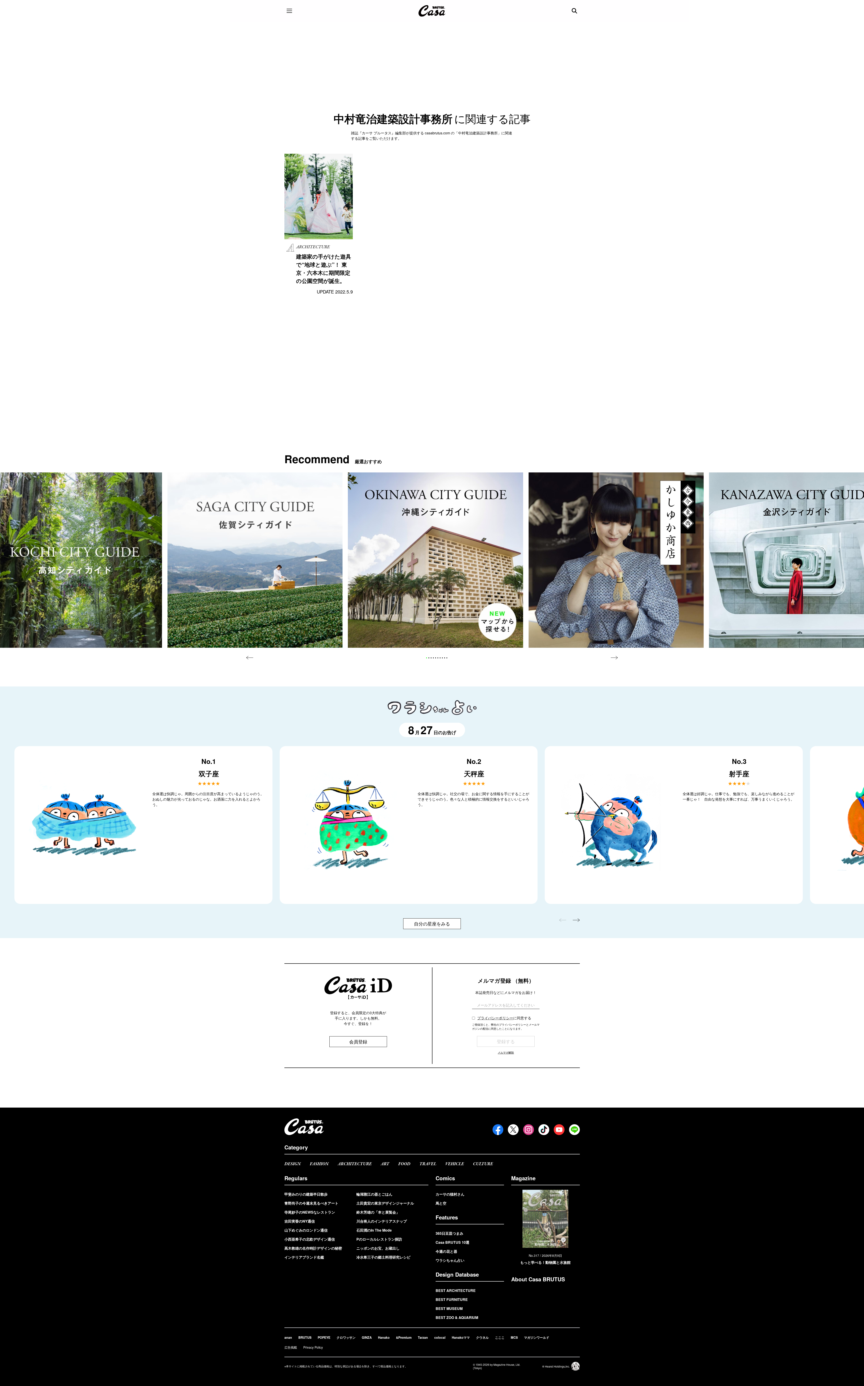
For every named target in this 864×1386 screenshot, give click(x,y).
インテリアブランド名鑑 (304, 1257)
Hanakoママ (461, 1337)
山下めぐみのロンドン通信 (306, 1230)
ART (385, 1164)
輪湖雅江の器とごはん (374, 1194)
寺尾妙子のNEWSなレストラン (309, 1212)
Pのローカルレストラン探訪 (379, 1239)
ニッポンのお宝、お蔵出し (378, 1248)
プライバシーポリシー (495, 1017)
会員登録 (358, 1041)
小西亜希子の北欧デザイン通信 (309, 1239)
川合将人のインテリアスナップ (381, 1221)
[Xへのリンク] (513, 1129)
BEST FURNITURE (452, 1299)
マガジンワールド (536, 1337)
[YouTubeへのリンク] (559, 1129)
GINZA (367, 1337)
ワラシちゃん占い (450, 1260)
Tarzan (423, 1337)
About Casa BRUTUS (538, 1279)
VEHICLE (454, 1164)
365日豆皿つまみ (449, 1233)
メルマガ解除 (506, 1052)
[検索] (575, 11)
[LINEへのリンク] (574, 1129)
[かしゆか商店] (616, 560)
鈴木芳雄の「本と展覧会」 (378, 1212)
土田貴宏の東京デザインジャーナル (385, 1203)
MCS (514, 1337)
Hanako (384, 1337)
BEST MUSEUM (449, 1308)
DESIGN (292, 1164)
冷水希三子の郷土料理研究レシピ (383, 1257)
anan (288, 1337)
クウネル (482, 1337)
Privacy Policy (313, 1347)
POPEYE (324, 1337)
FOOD (404, 1164)
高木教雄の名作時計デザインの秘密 (313, 1248)
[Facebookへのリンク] (498, 1129)
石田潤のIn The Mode (374, 1230)
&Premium (404, 1337)
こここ (499, 1337)
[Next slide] (614, 657)
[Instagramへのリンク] (528, 1129)
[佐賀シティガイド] (254, 560)
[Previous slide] (249, 657)
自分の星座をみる (432, 923)
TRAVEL (427, 1164)
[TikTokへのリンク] (543, 1129)
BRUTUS (304, 1337)
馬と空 (441, 1203)
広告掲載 (290, 1347)
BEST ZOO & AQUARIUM (457, 1317)
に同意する (504, 1017)
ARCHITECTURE (355, 1164)
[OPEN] (289, 11)
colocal (440, 1337)
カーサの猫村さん (450, 1194)
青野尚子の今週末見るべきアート (311, 1203)
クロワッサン (346, 1337)
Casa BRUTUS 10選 (452, 1242)
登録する (506, 1041)
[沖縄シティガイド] (435, 560)
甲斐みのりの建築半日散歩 (306, 1194)
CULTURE (483, 1164)
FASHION (319, 1164)
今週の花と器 (446, 1251)
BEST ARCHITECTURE (456, 1290)
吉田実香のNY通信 (299, 1221)
